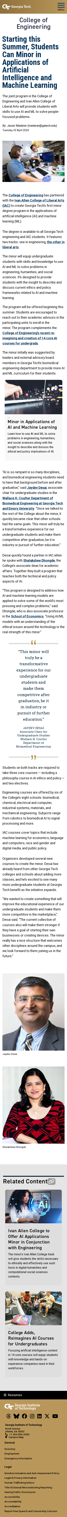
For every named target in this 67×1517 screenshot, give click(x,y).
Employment (11, 1453)
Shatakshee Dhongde (39, 560)
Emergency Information (18, 1458)
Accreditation (12, 1506)
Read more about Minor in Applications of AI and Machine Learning (33, 420)
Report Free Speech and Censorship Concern (30, 1511)
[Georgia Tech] (22, 1406)
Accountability (12, 1501)
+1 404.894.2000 (19, 1434)
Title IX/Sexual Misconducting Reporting (28, 1487)
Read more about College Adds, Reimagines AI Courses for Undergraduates (33, 1334)
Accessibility (12, 1496)
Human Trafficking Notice (19, 1482)
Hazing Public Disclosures (20, 1492)
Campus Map (16, 1437)
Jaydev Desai (37, 488)
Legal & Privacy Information (20, 1477)
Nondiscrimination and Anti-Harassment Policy (31, 1473)
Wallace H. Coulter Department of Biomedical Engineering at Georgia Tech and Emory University (32, 503)
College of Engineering (34, 23)
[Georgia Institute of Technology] (16, 5)
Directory (9, 1448)
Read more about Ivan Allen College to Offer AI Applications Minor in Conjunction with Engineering (33, 1238)
